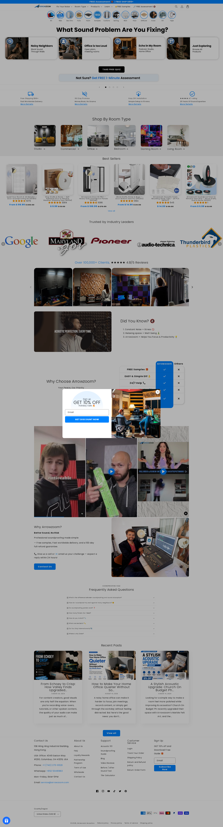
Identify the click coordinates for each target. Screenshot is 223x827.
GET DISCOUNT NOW (87, 419)
